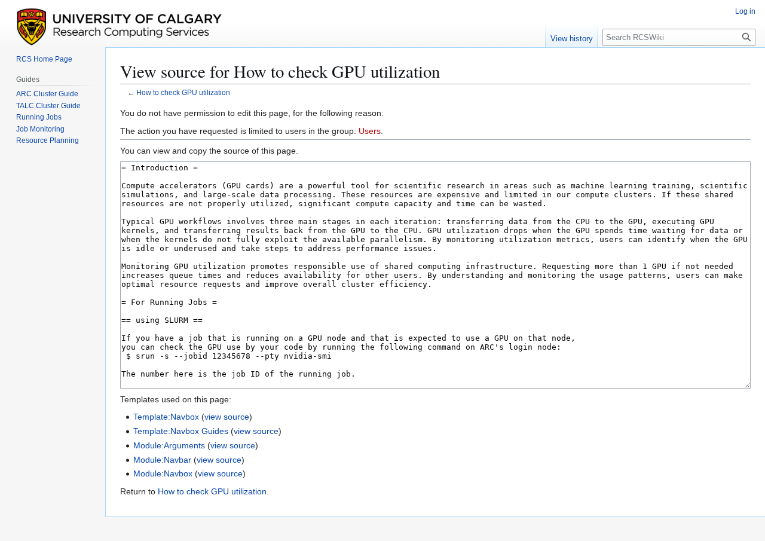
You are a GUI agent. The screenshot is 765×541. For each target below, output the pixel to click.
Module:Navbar (162, 459)
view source (226, 416)
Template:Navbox (166, 416)
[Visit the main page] (193, 26)
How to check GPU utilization (183, 92)
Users (370, 131)
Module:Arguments (169, 445)
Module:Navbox (162, 473)
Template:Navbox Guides (180, 431)
